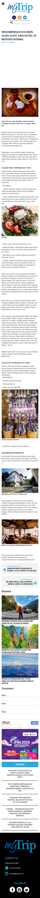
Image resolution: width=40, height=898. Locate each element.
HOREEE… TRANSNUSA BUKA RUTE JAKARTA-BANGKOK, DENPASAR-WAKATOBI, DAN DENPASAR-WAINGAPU (20, 812)
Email (4, 703)
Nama (4, 695)
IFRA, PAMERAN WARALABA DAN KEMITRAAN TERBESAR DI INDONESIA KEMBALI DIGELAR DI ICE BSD (20, 787)
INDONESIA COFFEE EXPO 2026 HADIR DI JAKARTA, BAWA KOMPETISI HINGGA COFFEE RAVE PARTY (20, 773)
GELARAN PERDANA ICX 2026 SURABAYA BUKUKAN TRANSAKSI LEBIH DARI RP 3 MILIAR (20, 824)
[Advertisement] (20, 64)
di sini (30, 159)
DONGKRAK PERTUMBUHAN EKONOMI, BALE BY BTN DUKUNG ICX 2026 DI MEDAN (20, 799)
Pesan (4, 712)
